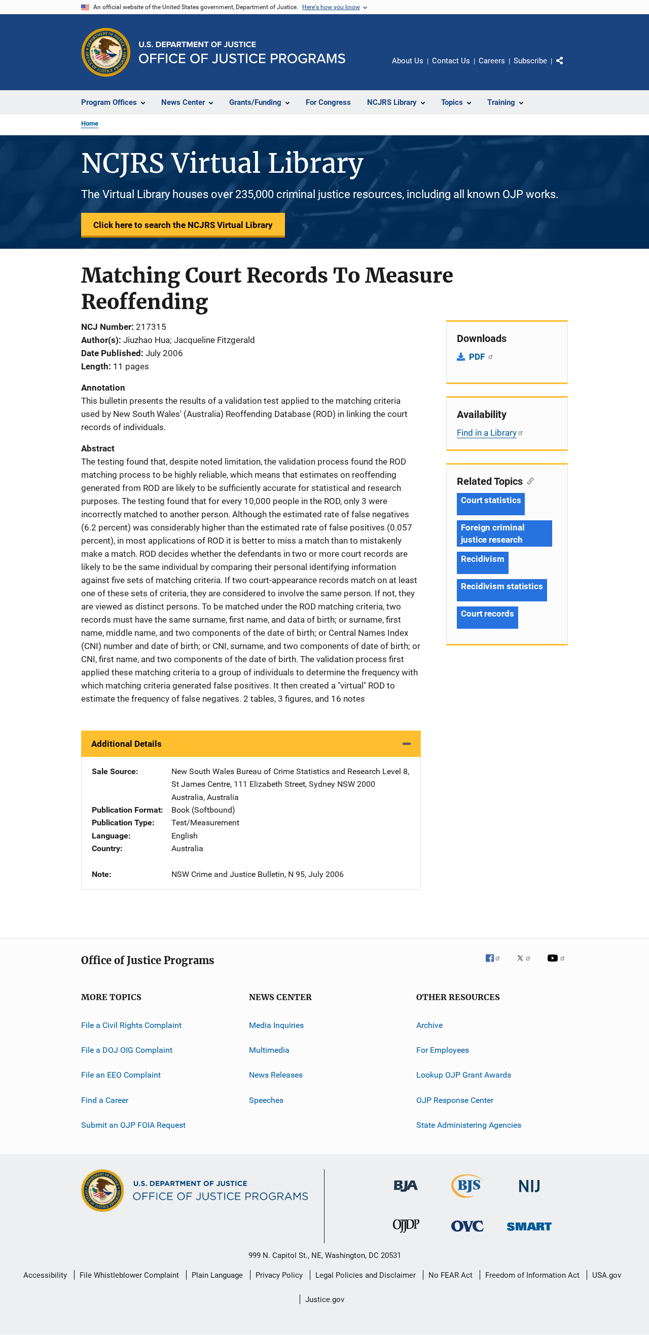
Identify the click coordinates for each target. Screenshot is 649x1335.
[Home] (242, 52)
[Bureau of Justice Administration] (406, 1193)
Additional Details (126, 744)
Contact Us (451, 60)
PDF (478, 357)
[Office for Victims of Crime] (467, 1233)
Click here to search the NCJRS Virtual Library (183, 225)
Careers (492, 60)
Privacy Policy (279, 1275)
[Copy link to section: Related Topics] (528, 480)
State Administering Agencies (468, 1125)
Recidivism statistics (502, 586)
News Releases (276, 1075)
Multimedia (269, 1050)
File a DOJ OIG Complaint (126, 1050)
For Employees (442, 1050)
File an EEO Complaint (121, 1075)
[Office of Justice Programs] (106, 52)
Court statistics (491, 500)
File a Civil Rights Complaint (131, 1025)
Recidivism (482, 559)
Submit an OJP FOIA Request (133, 1125)
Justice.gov (324, 1299)
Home (89, 123)
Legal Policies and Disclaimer (365, 1275)
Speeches (266, 1100)
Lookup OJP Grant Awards (463, 1075)
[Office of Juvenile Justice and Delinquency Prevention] (406, 1234)
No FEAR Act (450, 1275)
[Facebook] (497, 965)
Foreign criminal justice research (492, 533)
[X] (527, 965)
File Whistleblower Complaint (129, 1275)
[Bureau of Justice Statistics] (467, 1199)
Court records (487, 613)
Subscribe (530, 60)
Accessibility (45, 1275)
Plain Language (217, 1275)
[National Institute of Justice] (529, 1194)
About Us (407, 60)
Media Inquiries (276, 1025)
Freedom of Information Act (532, 1275)
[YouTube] (558, 965)
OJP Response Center (454, 1100)
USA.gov (606, 1275)
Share (568, 68)
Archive (429, 1025)
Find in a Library (487, 433)
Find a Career (104, 1100)
